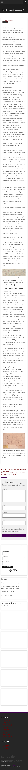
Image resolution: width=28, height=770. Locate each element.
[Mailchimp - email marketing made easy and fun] (14, 571)
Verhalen (5, 21)
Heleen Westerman (8, 20)
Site (3, 520)
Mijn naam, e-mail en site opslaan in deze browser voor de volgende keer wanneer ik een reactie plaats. (13, 529)
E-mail (4, 513)
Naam (4, 505)
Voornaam (5, 556)
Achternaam (5, 561)
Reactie (5, 489)
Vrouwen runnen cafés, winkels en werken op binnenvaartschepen (13, 473)
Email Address (6, 551)
